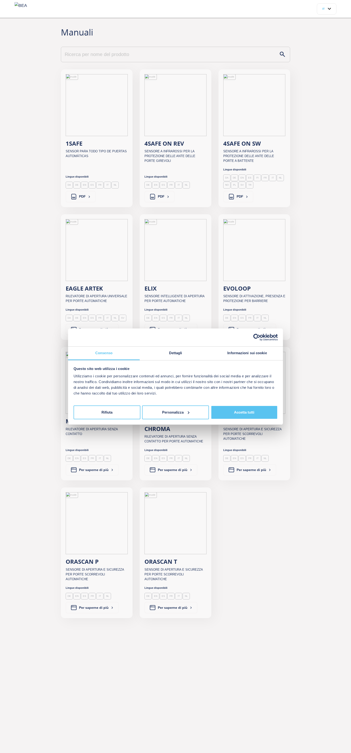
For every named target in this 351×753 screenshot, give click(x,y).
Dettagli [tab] (175, 353)
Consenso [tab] (103, 353)
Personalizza (173, 412)
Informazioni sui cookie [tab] (247, 353)
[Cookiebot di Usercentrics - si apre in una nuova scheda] (257, 337)
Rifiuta (106, 412)
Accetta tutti (244, 412)
